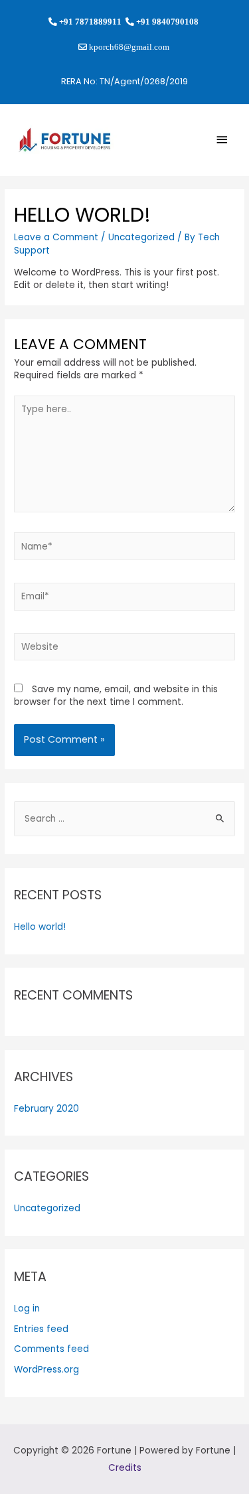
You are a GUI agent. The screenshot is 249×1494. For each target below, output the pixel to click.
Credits (124, 1467)
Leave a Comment (56, 237)
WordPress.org (46, 1369)
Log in (27, 1308)
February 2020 (46, 1108)
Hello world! (40, 927)
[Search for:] (124, 818)
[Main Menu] (222, 139)
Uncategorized (141, 237)
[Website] (124, 649)
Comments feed (51, 1349)
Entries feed (41, 1329)
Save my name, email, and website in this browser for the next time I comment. (116, 695)
